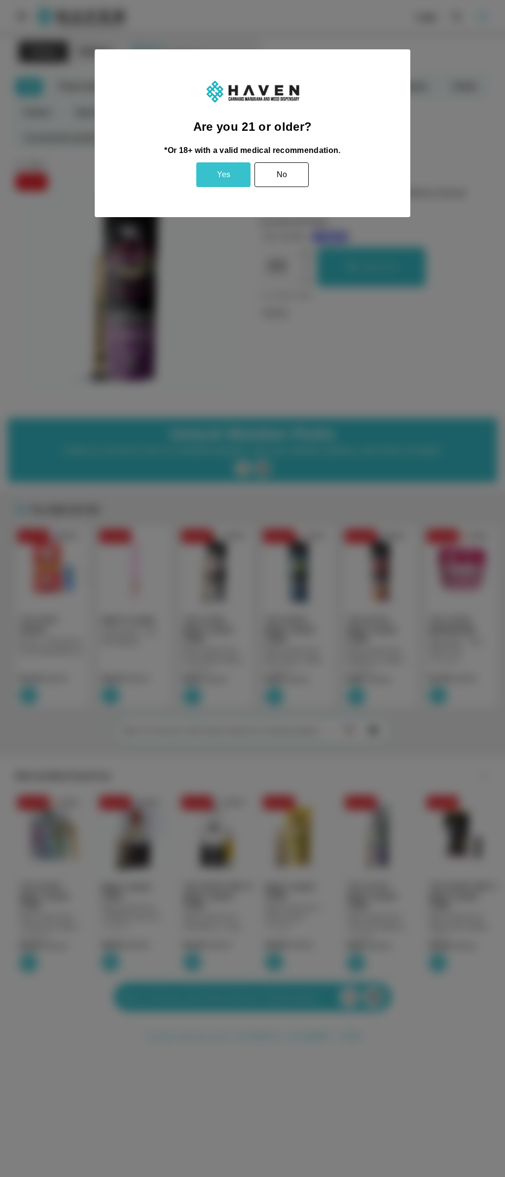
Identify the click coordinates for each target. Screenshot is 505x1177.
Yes (223, 174)
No (282, 174)
